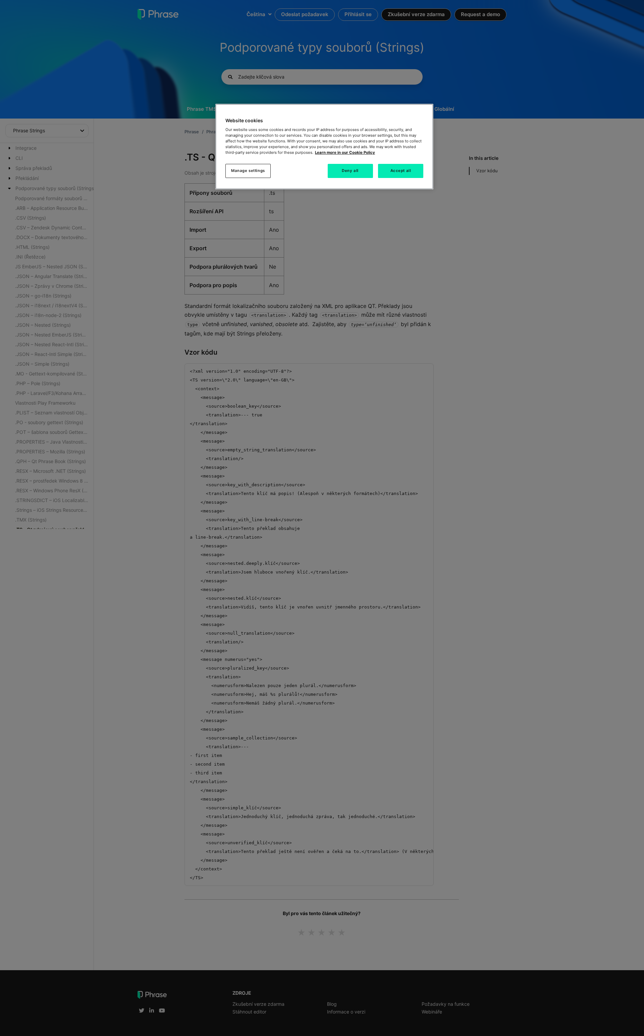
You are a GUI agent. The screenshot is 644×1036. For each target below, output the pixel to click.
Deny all (350, 170)
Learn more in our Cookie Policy (345, 152)
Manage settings (248, 170)
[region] (324, 147)
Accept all (400, 170)
